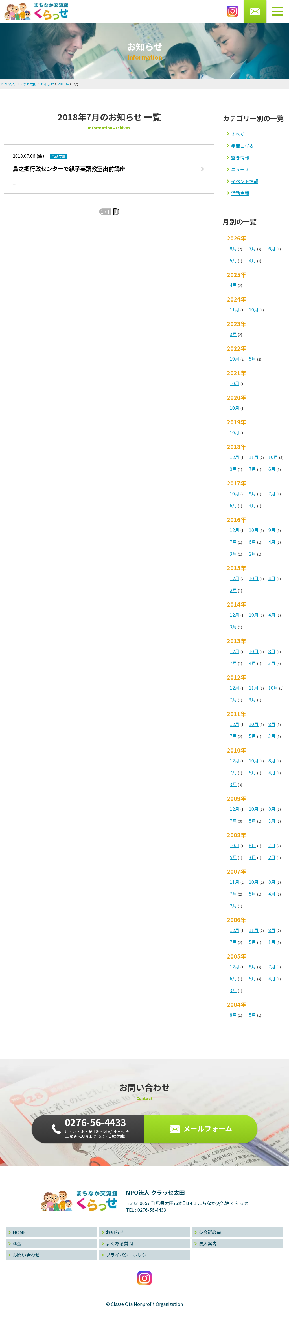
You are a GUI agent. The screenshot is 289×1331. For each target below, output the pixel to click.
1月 (271, 941)
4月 (252, 260)
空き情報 (240, 157)
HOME (19, 1232)
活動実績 (240, 193)
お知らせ (115, 1232)
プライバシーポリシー (128, 1254)
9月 (233, 468)
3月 (233, 334)
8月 (233, 248)
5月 (233, 260)
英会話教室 (210, 1232)
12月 (234, 457)
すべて (237, 133)
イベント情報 (244, 181)
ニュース (240, 169)
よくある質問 (119, 1243)
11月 (234, 309)
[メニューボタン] (277, 11)
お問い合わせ (26, 1254)
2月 (252, 553)
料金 (17, 1243)
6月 (271, 248)
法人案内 (208, 1243)
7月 (252, 248)
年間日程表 (242, 145)
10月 (254, 309)
